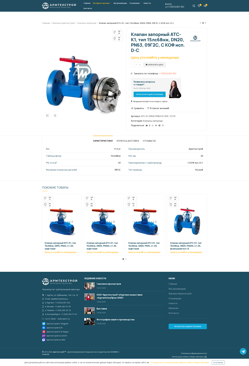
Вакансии (173, 308)
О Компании (175, 298)
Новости (173, 303)
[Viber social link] (163, 125)
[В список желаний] (79, 210)
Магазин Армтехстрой (64, 23)
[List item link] (61, 295)
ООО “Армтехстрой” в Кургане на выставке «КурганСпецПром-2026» (120, 296)
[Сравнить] (79, 204)
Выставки (102, 308)
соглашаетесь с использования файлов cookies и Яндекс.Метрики (179, 362)
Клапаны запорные (87, 23)
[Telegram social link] (159, 125)
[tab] (103, 140)
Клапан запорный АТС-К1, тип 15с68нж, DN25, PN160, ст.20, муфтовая (102, 246)
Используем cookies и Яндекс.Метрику (188, 356)
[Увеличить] (47, 115)
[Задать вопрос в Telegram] (243, 351)
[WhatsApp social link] (152, 125)
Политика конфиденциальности (194, 353)
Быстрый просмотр (79, 198)
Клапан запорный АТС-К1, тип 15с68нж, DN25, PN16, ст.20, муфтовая (144, 246)
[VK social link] (156, 125)
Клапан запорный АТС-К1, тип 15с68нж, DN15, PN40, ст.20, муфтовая (60, 246)
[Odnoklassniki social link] (149, 125)
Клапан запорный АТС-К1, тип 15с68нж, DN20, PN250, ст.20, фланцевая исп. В (186, 246)
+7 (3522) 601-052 (175, 5)
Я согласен (218, 362)
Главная (46, 23)
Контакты (174, 313)
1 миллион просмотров (109, 283)
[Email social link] (146, 125)
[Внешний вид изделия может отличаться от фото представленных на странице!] (55, 115)
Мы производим (177, 288)
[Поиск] (193, 5)
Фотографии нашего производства (115, 319)
